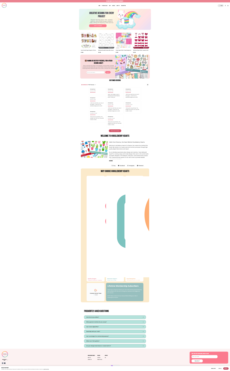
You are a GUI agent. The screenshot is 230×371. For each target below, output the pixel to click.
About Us (89, 357)
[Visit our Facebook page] (5, 363)
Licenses (98, 357)
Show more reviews (115, 130)
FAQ (105, 357)
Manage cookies (213, 368)
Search (221, 5)
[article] (97, 91)
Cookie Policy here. (46, 369)
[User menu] (228, 5)
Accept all (225, 368)
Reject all (220, 368)
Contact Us (90, 359)
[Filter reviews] (148, 85)
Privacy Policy (99, 359)
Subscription (123, 5)
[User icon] (225, 5)
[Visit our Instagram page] (2, 363)
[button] (113, 165)
